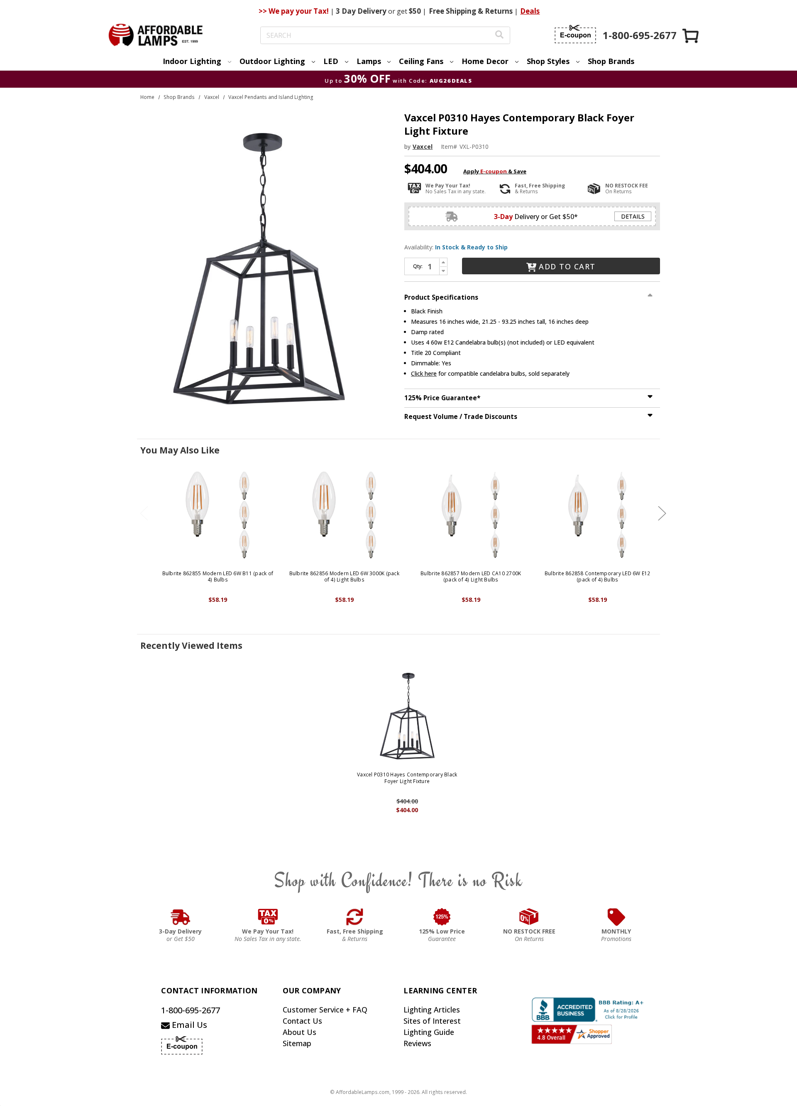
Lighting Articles (431, 1010)
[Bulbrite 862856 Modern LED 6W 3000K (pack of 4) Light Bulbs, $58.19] (344, 515)
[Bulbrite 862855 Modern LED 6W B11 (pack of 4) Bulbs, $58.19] (218, 515)
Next (662, 513)
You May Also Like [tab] (180, 450)
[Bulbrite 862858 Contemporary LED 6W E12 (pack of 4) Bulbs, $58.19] (597, 515)
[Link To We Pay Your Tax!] (268, 916)
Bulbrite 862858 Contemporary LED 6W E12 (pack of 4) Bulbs (597, 576)
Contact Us (302, 1021)
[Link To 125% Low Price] (442, 916)
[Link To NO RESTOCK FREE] (529, 916)
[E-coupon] (575, 34)
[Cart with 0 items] (691, 35)
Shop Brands (611, 61)
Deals (530, 11)
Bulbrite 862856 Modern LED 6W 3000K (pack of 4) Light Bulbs (344, 576)
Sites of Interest (432, 1021)
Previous (144, 513)
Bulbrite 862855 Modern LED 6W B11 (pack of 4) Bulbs (218, 576)
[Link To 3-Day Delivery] (180, 916)
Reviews (417, 1043)
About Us (299, 1032)
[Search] (499, 35)
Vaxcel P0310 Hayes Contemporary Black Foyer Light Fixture (407, 777)
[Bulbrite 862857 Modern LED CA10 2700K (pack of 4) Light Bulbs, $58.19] (471, 515)
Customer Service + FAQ (325, 1010)
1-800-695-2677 (190, 1010)
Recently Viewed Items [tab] (191, 645)
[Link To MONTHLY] (616, 916)
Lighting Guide (428, 1032)
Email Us (188, 1024)
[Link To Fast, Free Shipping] (354, 916)
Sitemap (297, 1043)
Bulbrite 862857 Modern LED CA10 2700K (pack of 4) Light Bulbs (471, 576)
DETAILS (633, 216)
